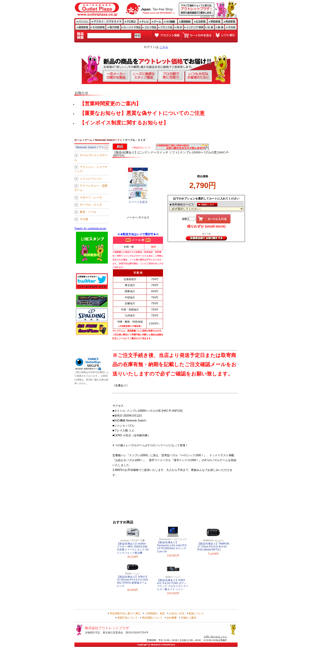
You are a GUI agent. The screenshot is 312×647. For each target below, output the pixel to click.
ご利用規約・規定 (155, 613)
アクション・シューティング (90, 169)
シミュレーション (91, 178)
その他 (84, 219)
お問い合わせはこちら (215, 636)
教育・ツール (88, 212)
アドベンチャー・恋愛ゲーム (90, 188)
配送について (196, 613)
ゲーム (88, 140)
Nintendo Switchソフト (108, 140)
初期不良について (127, 617)
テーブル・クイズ (91, 204)
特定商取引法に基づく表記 (125, 613)
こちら (163, 47)
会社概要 (172, 617)
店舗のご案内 (188, 617)
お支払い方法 (176, 613)
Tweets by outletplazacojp (90, 228)
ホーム (78, 140)
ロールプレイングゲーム (90, 157)
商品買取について (152, 617)
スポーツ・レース (91, 197)
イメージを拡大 (138, 202)
